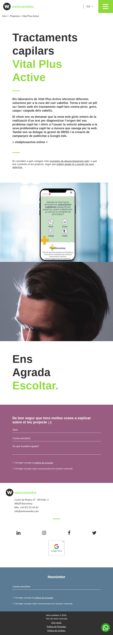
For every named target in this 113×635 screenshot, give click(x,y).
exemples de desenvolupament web (69, 161)
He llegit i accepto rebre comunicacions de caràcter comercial (43, 468)
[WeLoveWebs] (17, 6)
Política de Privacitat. (56, 626)
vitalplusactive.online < (31, 142)
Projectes (15, 16)
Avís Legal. (56, 622)
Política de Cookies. (56, 630)
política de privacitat (43, 463)
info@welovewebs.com (26, 511)
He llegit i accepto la (34, 463)
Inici (4, 16)
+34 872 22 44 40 (29, 507)
